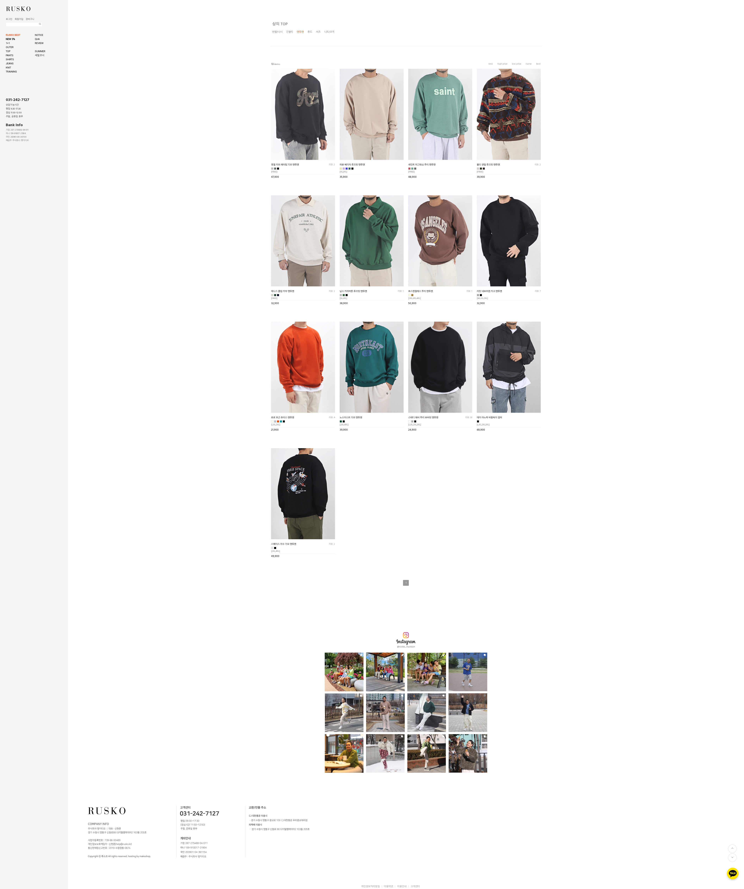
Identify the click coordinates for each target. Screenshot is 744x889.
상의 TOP (280, 24)
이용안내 (401, 887)
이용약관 (388, 887)
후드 (309, 32)
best (538, 64)
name (529, 64)
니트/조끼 (329, 32)
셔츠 (318, 32)
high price (502, 64)
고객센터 (415, 887)
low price (516, 64)
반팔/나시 (277, 32)
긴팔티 (289, 32)
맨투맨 (300, 32)
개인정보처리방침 (370, 887)
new (490, 64)
